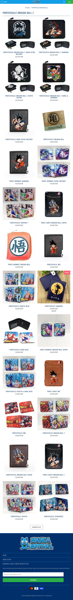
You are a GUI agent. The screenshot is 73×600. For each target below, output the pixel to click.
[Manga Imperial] (36, 2)
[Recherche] (64, 2)
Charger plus (36, 527)
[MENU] (1, 2)
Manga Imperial (30, 595)
